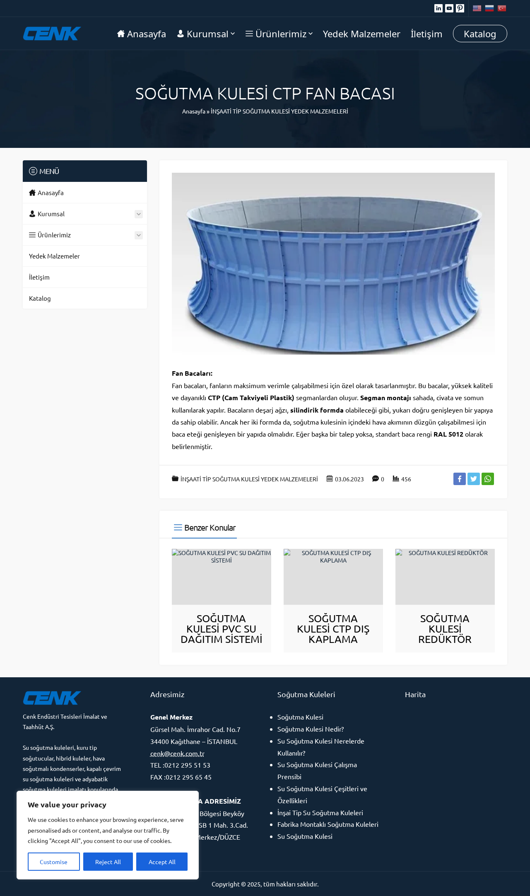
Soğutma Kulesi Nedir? (310, 729)
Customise (53, 861)
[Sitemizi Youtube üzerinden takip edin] (449, 8)
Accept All (162, 861)
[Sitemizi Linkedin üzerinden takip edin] (438, 8)
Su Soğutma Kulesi (304, 836)
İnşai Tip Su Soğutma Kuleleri (320, 812)
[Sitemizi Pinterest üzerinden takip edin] (460, 8)
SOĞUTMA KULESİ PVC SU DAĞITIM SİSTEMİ (222, 628)
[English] (477, 8)
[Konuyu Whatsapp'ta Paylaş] (488, 479)
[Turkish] (502, 8)
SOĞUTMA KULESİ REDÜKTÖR (445, 628)
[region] (108, 835)
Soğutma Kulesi (300, 716)
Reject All (108, 861)
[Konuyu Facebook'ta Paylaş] (459, 479)
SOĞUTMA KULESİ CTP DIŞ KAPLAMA (333, 628)
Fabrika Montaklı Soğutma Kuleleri (327, 824)
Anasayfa (193, 111)
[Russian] (490, 8)
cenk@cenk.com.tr (177, 753)
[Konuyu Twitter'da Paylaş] (473, 479)
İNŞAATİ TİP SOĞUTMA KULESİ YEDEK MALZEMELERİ (279, 111)
